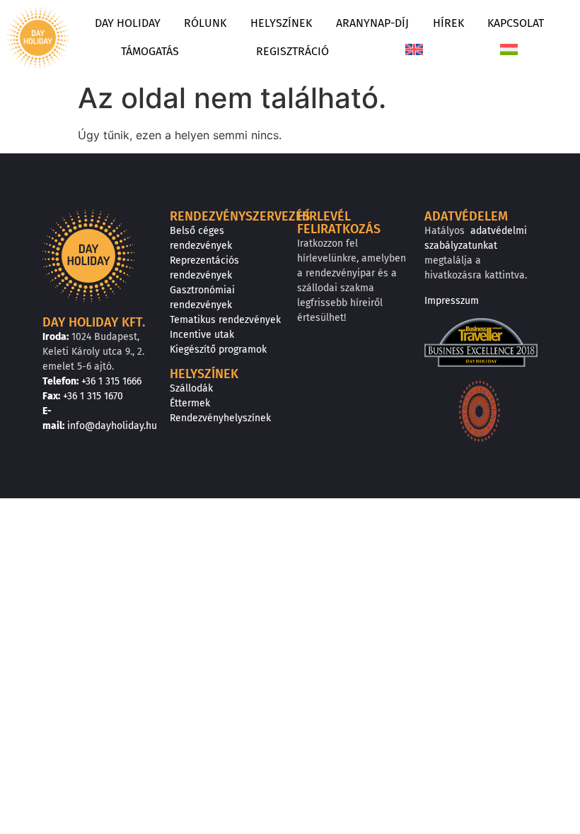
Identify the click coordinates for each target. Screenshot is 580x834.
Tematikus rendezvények (225, 320)
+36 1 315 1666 (111, 381)
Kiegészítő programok (218, 349)
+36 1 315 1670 (93, 396)
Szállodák (191, 388)
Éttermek (190, 403)
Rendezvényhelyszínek (220, 418)
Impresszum (451, 301)
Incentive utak (202, 335)
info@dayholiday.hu (112, 426)
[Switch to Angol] (414, 51)
